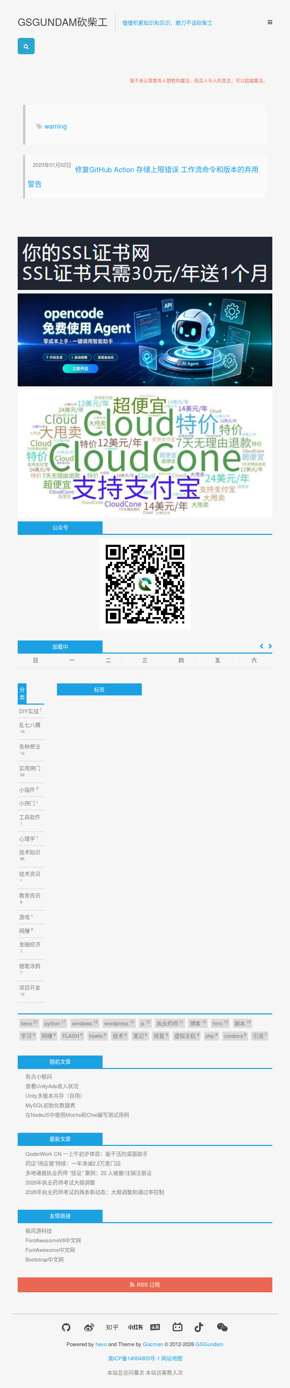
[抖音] (199, 1327)
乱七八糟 (29, 727)
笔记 (140, 1035)
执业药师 (170, 1023)
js (145, 1023)
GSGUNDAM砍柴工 (63, 21)
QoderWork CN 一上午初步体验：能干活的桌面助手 (86, 1153)
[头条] (155, 1327)
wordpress (119, 1023)
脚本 (242, 1023)
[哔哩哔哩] (177, 1327)
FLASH (72, 1035)
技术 (120, 1035)
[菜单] (267, 22)
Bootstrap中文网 (44, 1259)
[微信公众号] (222, 1327)
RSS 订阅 (148, 1284)
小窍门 (28, 803)
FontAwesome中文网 (50, 1249)
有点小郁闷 (38, 1076)
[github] (66, 1327)
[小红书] (135, 1327)
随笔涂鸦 (29, 968)
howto (97, 1035)
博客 (198, 1023)
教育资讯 (29, 898)
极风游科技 (38, 1230)
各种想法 (29, 749)
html (220, 1023)
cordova (235, 1035)
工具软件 (29, 819)
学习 (28, 1035)
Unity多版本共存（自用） (55, 1095)
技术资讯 (29, 876)
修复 (161, 1035)
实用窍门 (29, 770)
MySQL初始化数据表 (50, 1105)
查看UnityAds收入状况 (52, 1086)
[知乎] (112, 1327)
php (211, 1035)
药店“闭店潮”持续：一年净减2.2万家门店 (73, 1163)
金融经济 (29, 946)
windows (85, 1023)
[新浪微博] (89, 1327)
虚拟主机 (186, 1035)
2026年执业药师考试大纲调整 (60, 1182)
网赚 (26, 930)
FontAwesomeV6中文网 (53, 1240)
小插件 (28, 789)
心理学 (28, 838)
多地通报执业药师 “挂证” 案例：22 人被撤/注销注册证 (88, 1172)
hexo (29, 1023)
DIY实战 (30, 711)
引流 (260, 1035)
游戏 (26, 917)
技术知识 (29, 854)
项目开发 (29, 990)
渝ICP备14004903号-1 (134, 1358)
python (55, 1023)
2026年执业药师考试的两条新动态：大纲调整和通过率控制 (94, 1192)
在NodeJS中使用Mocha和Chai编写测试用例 (77, 1114)
